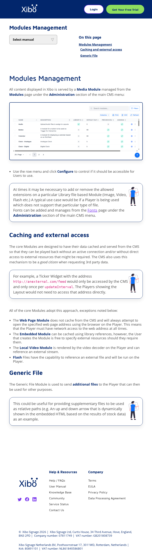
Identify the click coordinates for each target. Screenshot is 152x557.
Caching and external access (101, 50)
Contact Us (56, 510)
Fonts (92, 210)
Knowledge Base (60, 492)
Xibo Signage (30, 532)
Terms (92, 480)
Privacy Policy (98, 492)
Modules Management (95, 45)
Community (57, 498)
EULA (91, 486)
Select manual (23, 40)
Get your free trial (125, 9)
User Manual (57, 486)
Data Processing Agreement (107, 498)
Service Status (59, 504)
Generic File (89, 56)
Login (94, 9)
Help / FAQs (57, 480)
